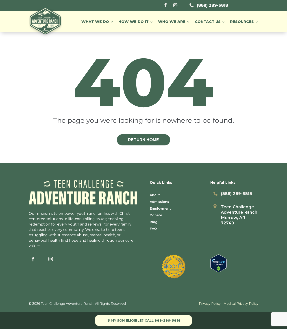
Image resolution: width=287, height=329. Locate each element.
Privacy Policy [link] (210, 304)
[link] (165, 5)
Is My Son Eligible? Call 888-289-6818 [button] (143, 320)
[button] (244, 21)
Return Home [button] (143, 139)
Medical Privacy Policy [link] (241, 304)
